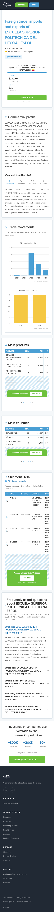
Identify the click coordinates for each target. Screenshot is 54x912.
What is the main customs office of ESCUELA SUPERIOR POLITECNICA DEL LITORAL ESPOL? (23, 709)
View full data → (27, 97)
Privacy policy (8, 902)
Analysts (6, 834)
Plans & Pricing (9, 856)
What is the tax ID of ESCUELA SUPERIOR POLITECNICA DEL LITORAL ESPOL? (25, 684)
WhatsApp (7, 878)
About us (7, 860)
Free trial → (36, 394)
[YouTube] (12, 790)
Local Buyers (8, 830)
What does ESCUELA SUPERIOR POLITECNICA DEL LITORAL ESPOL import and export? (23, 630)
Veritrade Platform (10, 803)
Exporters (21, 183)
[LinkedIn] (5, 790)
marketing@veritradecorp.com (15, 874)
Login (34, 5)
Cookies (6, 907)
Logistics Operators (11, 838)
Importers (10, 183)
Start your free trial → (27, 759)
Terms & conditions (24, 902)
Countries (7, 852)
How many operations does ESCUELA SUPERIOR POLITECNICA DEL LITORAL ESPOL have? (25, 696)
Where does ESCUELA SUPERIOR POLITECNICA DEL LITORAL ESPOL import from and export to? (23, 671)
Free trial (21, 5)
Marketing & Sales (10, 826)
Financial (43, 183)
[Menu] (43, 4)
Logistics (32, 183)
